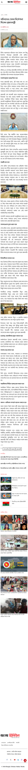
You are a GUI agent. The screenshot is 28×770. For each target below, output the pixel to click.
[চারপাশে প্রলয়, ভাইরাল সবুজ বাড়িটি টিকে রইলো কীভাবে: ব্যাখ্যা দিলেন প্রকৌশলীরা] (14, 545)
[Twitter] (11, 759)
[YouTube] (14, 759)
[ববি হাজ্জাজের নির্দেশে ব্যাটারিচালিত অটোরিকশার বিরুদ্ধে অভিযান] (14, 586)
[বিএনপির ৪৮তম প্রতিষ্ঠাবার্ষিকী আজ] (14, 504)
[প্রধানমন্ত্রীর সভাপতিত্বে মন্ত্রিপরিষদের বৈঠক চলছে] (14, 464)
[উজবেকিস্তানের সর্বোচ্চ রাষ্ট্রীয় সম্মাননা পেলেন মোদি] (14, 469)
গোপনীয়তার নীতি (11, 742)
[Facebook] (7, 759)
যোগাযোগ (3, 742)
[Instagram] (21, 759)
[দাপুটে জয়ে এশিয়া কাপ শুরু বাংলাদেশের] (14, 480)
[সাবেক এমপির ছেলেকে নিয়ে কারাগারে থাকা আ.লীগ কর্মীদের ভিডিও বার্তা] (14, 608)
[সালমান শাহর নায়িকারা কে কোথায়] (14, 524)
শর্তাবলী (17, 742)
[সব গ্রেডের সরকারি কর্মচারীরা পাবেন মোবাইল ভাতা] (14, 566)
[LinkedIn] (18, 759)
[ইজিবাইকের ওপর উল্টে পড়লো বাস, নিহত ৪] (14, 488)
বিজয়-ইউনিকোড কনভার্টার (7, 745)
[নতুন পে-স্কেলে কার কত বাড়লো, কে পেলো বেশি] (14, 496)
